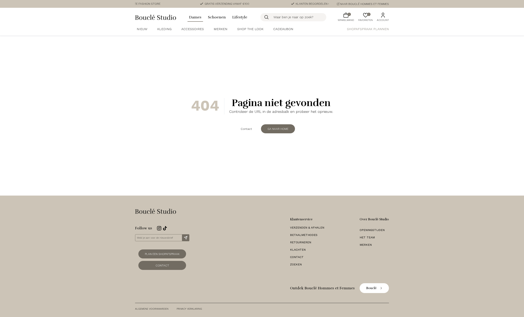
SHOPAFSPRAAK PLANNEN (368, 29)
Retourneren (300, 242)
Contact (246, 128)
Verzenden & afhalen (307, 227)
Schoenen (217, 17)
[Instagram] (159, 228)
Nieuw (142, 29)
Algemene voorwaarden (151, 308)
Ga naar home (278, 128)
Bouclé (371, 288)
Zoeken (296, 264)
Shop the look (250, 29)
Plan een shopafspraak (162, 254)
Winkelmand (346, 17)
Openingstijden (372, 230)
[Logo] (155, 17)
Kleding (164, 29)
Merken (220, 29)
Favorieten (365, 17)
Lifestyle (239, 17)
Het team (367, 237)
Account (383, 20)
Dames (195, 17)
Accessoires (192, 29)
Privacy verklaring (189, 308)
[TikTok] (165, 228)
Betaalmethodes (303, 235)
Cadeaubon (283, 29)
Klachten (298, 249)
